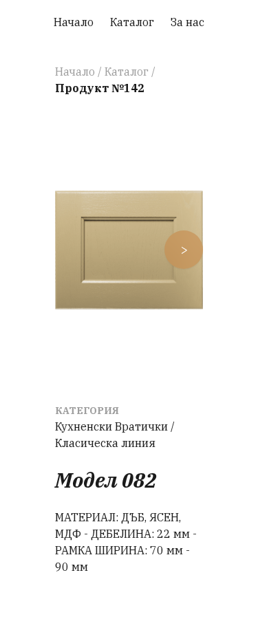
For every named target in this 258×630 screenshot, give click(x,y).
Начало (74, 22)
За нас (187, 22)
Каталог (132, 22)
